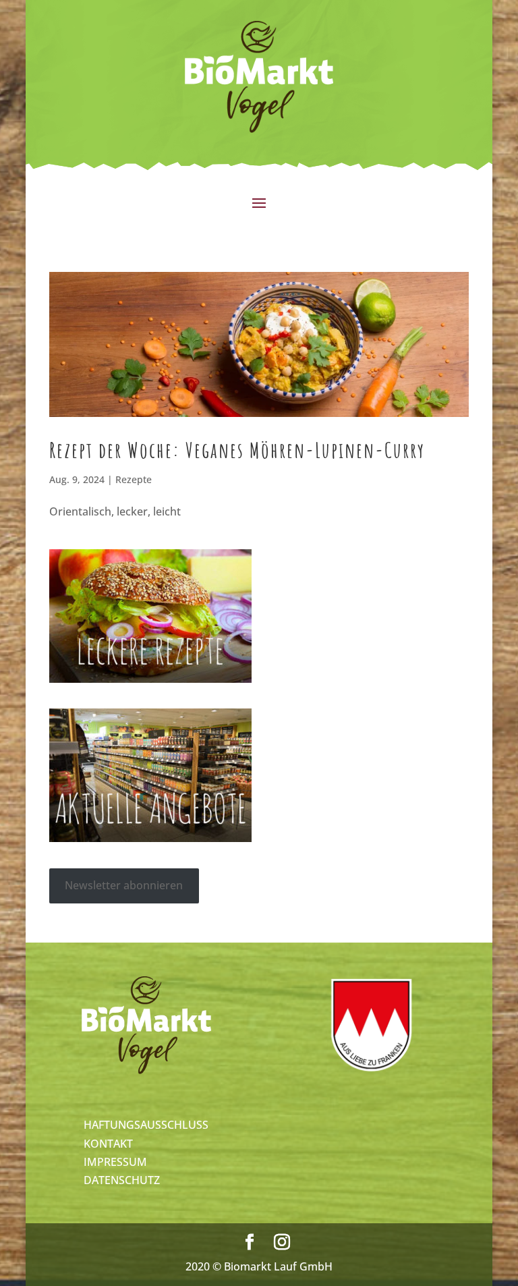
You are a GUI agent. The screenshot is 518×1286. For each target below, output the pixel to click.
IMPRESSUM (115, 1161)
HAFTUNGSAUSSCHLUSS (146, 1124)
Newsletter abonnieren (124, 885)
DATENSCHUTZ (122, 1180)
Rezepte (133, 479)
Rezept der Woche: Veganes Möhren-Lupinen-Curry (237, 450)
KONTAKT (108, 1143)
